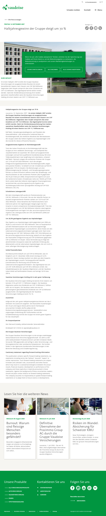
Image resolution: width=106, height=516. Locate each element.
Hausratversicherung (16, 495)
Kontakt (87, 9)
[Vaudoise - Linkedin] (78, 488)
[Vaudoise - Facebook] (72, 488)
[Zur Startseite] (13, 8)
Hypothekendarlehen (16, 502)
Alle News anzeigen (14, 20)
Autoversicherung (15, 491)
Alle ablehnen (53, 69)
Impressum (7, 511)
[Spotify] (95, 488)
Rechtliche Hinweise (19, 511)
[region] (54, 65)
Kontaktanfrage (46, 488)
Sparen (10, 498)
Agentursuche (45, 491)
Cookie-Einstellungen (34, 69)
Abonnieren (80, 501)
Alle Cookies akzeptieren (71, 69)
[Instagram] (89, 488)
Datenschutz (32, 511)
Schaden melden (73, 9)
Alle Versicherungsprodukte (18, 488)
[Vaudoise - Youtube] (84, 488)
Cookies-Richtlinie (44, 511)
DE (100, 2)
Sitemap (55, 511)
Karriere (43, 495)
